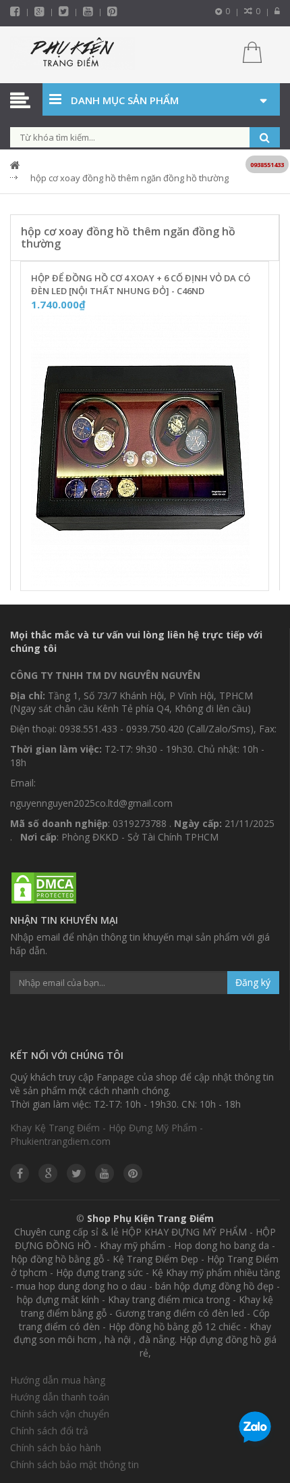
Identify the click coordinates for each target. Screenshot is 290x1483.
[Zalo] (255, 1429)
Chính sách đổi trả (49, 1430)
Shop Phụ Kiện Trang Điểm (150, 1218)
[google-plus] (39, 11)
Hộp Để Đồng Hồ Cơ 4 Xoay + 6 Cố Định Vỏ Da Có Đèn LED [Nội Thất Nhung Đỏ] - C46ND (140, 284)
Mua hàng (153, 576)
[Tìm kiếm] (265, 137)
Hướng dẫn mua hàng (57, 1379)
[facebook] (15, 11)
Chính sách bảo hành (55, 1447)
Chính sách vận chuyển (59, 1413)
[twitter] (64, 11)
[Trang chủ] (72, 55)
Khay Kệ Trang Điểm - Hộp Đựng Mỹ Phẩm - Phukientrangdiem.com (106, 1134)
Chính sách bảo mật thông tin (74, 1464)
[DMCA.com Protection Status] (44, 888)
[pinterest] (112, 11)
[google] (47, 1173)
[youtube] (88, 11)
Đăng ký (252, 982)
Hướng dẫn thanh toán (59, 1396)
